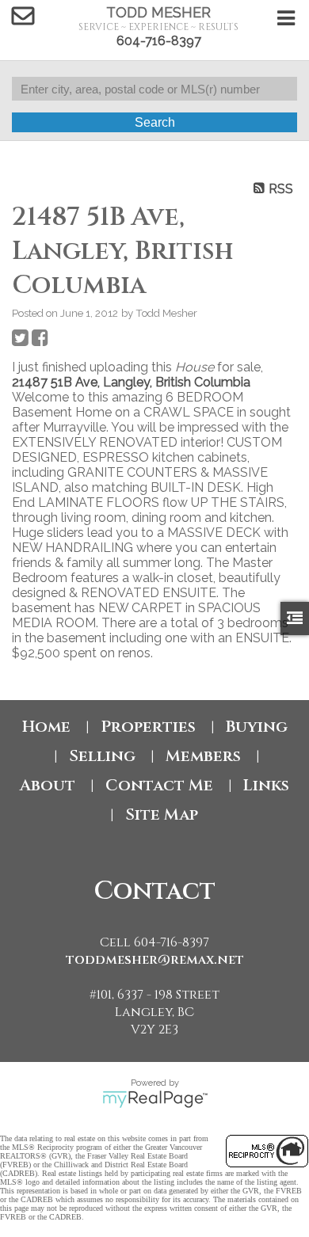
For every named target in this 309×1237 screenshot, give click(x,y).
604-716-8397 (158, 40)
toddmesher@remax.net (155, 960)
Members (203, 756)
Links (266, 785)
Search (155, 122)
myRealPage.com (154, 1099)
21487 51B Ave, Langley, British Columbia (131, 382)
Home (46, 726)
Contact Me (159, 785)
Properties (148, 726)
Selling (102, 756)
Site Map (161, 814)
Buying (257, 726)
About (47, 785)
